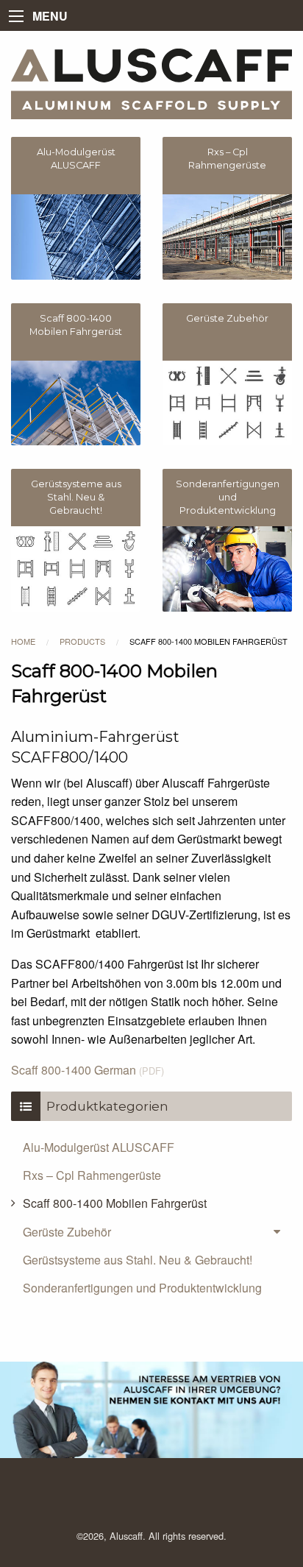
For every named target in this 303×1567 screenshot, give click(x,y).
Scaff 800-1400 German (87, 1069)
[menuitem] (151, 1147)
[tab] (151, 1232)
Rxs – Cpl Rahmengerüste (92, 1175)
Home (23, 641)
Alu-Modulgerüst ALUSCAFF (98, 1147)
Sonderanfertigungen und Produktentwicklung (142, 1287)
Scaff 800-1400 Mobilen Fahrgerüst (115, 1203)
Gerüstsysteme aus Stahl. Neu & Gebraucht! (137, 1259)
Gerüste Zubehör (67, 1231)
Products (82, 641)
